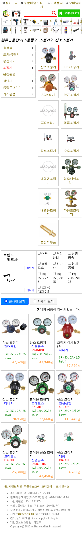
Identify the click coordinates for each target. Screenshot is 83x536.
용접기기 (9, 61)
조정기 (44, 40)
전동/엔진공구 (20, 21)
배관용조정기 (48, 212)
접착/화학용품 (70, 29)
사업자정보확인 (12, 486)
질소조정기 (48, 150)
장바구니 (12, 3)
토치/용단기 (11, 54)
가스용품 (9, 94)
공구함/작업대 (70, 21)
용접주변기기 (12, 87)
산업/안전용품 (60, 29)
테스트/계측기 (50, 21)
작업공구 (10, 21)
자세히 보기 (45, 301)
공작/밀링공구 (30, 29)
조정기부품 (48, 242)
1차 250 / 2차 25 (74, 277)
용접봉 (7, 48)
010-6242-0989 (25, 514)
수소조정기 (71, 150)
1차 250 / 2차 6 (44, 277)
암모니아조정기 (71, 180)
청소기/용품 (10, 29)
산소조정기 (64, 40)
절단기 (7, 81)
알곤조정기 (71, 94)
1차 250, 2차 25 (58, 277)
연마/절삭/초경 (20, 29)
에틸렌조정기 (48, 180)
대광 (44, 253)
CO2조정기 (48, 122)
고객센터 (56, 3)
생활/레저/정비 (80, 29)
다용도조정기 (71, 212)
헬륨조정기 (71, 122)
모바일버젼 (62, 486)
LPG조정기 (71, 67)
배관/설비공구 (40, 29)
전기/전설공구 (60, 21)
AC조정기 (48, 94)
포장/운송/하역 (80, 21)
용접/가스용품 (50, 29)
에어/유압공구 (30, 21)
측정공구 (40, 21)
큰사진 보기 (17, 301)
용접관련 (9, 74)
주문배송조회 (33, 3)
